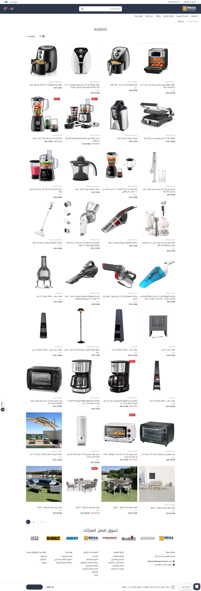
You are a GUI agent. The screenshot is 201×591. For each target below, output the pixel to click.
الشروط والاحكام (92, 559)
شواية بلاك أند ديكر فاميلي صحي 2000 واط (159, 138)
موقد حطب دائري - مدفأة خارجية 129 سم (47, 350)
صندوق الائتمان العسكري (63, 559)
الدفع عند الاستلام (117, 568)
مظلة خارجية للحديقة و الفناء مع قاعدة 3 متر (46, 454)
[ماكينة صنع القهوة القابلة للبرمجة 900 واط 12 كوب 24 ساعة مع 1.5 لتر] (82, 377)
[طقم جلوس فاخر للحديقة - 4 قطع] (157, 484)
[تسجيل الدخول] (11, 8)
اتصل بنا (95, 556)
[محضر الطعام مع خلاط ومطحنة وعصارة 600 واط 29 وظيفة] (82, 114)
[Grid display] (43, 36)
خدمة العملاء (118, 552)
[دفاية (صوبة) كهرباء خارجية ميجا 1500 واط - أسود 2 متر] (82, 326)
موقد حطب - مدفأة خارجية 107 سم (49, 296)
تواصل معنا (13, 2)
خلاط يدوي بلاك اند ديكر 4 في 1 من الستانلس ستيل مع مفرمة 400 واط (158, 243)
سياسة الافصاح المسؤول (89, 562)
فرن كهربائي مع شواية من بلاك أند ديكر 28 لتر (158, 454)
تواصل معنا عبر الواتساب (163, 564)
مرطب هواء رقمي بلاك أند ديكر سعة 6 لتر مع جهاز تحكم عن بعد (83, 455)
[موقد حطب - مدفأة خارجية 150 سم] (119, 326)
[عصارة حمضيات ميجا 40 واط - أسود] (82, 165)
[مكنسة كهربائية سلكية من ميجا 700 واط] (44, 219)
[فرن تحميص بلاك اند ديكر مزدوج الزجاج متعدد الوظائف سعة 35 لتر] (44, 377)
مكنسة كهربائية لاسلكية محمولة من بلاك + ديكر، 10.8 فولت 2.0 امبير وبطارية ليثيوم (82, 297)
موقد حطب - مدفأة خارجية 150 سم (124, 350)
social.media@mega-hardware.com (159, 561)
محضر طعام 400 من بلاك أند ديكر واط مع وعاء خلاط (45, 190)
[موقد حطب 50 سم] (157, 326)
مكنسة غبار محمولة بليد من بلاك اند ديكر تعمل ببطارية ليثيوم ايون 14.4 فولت (83, 243)
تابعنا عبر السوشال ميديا (36, 552)
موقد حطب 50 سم (168, 350)
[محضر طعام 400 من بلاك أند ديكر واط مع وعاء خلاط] (44, 165)
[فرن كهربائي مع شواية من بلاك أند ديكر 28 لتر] (157, 430)
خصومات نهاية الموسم (64, 562)
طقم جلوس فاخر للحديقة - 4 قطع (163, 508)
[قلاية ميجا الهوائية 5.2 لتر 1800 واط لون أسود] (44, 61)
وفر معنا (68, 552)
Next (28, 522)
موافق (34, 587)
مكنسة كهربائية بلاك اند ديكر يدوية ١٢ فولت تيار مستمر (120, 297)
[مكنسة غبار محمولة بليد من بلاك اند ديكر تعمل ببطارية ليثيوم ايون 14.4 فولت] (82, 219)
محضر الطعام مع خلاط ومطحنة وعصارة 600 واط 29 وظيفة (83, 139)
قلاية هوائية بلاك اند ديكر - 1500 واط (124, 85)
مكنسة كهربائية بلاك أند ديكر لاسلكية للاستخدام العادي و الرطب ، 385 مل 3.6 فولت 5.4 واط (157, 297)
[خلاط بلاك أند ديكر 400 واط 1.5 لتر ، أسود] (44, 114)
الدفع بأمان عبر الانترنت (116, 562)
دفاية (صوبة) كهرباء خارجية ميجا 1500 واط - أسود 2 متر (82, 351)
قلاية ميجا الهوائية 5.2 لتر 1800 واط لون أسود (45, 85)
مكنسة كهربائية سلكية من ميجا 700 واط (47, 242)
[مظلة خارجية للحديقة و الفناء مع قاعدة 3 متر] (44, 430)
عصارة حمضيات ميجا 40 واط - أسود (87, 189)
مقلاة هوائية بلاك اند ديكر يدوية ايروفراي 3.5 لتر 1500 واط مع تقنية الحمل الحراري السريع (82, 86)
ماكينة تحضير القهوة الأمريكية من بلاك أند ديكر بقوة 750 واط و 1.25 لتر (120, 402)
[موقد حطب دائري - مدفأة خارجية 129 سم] (44, 326)
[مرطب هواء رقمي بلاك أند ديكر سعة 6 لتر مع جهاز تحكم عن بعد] (82, 430)
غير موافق (50, 587)
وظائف (158, 16)
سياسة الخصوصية (92, 565)
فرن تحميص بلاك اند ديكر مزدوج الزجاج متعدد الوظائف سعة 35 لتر (46, 402)
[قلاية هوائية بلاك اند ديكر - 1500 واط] (119, 61)
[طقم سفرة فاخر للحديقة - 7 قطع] (119, 484)
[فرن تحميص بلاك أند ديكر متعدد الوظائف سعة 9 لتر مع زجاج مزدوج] (119, 430)
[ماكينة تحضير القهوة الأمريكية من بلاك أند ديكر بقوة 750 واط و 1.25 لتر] (119, 377)
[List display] (40, 36)
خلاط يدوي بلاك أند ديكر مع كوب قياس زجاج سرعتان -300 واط (159, 190)
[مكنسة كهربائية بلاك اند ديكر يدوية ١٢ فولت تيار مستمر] (119, 272)
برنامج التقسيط (67, 556)
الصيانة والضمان (118, 556)
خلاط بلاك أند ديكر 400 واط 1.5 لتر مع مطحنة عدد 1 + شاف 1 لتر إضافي (119, 190)
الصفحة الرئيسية (182, 16)
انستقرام (43, 559)
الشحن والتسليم (118, 565)
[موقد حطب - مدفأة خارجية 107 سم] (44, 272)
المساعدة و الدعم (91, 552)
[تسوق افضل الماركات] (166, 538)
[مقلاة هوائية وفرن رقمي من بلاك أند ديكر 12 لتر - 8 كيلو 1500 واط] (157, 61)
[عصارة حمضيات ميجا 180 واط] (119, 114)
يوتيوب (43, 562)
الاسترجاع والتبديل (117, 559)
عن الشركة (149, 16)
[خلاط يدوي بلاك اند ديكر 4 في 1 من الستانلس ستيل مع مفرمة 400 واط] (157, 219)
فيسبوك (43, 556)
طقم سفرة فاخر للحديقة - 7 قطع (125, 507)
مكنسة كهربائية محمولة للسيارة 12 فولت (122, 242)
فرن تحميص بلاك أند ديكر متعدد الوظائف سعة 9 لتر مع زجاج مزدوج (120, 455)
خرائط (96, 575)
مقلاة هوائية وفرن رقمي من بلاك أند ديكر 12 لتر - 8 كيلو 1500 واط (157, 86)
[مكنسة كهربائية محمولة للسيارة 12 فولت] (119, 219)
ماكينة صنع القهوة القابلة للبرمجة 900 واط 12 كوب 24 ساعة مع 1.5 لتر (83, 402)
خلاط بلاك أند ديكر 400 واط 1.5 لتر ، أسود (47, 138)
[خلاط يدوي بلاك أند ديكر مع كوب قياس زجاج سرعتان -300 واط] (157, 165)
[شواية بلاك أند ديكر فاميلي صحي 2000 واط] (157, 114)
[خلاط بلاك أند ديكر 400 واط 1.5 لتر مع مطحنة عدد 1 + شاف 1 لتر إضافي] (119, 165)
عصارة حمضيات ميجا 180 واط (127, 138)
